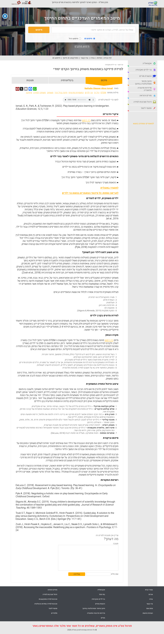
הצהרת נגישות (148, 613)
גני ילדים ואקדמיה (110, 65)
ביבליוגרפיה (67, 80)
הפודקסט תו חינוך (70, 58)
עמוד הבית (149, 589)
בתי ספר (102, 594)
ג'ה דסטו (86, 120)
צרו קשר (84, 58)
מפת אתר (149, 608)
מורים (103, 618)
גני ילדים (89, 92)
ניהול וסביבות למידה (50, 594)
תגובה (115, 543)
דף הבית (108, 58)
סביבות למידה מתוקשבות (48, 599)
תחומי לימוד (53, 608)
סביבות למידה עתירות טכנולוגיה (45, 603)
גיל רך (96, 92)
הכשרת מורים (100, 603)
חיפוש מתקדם (82, 46)
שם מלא (114, 574)
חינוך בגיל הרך (61, 92)
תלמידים (54, 613)
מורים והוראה (52, 589)
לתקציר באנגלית (109, 188)
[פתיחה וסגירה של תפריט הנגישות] (5, 16)
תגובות (30, 80)
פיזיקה (29, 92)
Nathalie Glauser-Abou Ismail (99, 88)
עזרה (92, 58)
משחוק (50, 92)
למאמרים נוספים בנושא (143, 123)
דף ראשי (120, 65)
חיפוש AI (56, 58)
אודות (99, 58)
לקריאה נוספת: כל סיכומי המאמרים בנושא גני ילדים (90, 193)
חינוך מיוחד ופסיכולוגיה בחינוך (93, 608)
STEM (103, 92)
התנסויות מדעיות (76, 92)
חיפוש (38, 30)
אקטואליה (101, 589)
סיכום (104, 80)
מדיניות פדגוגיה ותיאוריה (96, 613)
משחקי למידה (39, 92)
